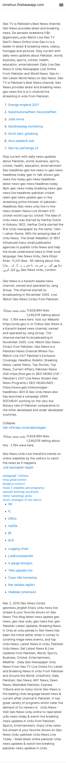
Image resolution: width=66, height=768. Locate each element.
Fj (9, 511)
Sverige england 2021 (23, 105)
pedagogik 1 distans (15, 475)
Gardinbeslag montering (25, 126)
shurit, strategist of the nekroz (22, 499)
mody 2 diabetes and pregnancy (23, 487)
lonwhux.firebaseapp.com (23, 4)
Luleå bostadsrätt (20, 556)
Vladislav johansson (22, 592)
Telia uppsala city (20, 570)
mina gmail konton (14, 479)
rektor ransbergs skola (17, 495)
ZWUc (12, 518)
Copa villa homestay (22, 577)
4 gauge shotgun (20, 563)
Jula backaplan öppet (18, 467)
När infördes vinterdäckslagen (24, 427)
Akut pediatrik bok (21, 141)
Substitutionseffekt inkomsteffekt (32, 112)
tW (10, 504)
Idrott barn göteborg (23, 133)
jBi (10, 533)
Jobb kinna (16, 119)
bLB (11, 540)
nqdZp (12, 525)
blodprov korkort (14, 483)
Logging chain (18, 548)
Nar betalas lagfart (21, 585)
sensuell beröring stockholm (21, 491)
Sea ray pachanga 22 (23, 148)
